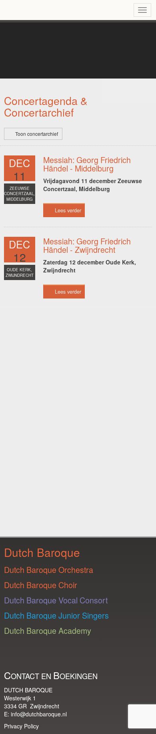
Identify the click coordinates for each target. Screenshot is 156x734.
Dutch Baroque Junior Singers (56, 615)
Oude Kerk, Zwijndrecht (20, 272)
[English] (121, 10)
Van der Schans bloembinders (41, 509)
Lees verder (68, 210)
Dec (19, 162)
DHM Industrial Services (50, 375)
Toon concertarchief (36, 133)
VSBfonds (42, 479)
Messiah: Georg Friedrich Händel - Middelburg (87, 164)
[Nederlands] (107, 10)
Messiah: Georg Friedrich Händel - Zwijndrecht (87, 245)
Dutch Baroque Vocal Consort (56, 600)
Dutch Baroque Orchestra (48, 569)
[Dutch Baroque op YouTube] (31, 656)
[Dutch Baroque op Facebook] (89, 656)
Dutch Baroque (57, 38)
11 (19, 175)
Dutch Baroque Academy (47, 630)
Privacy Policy (21, 726)
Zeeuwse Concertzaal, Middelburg (19, 194)
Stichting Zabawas (37, 408)
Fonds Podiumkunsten (24, 333)
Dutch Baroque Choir (40, 585)
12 (19, 256)
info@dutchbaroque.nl (39, 714)
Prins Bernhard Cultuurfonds (21, 443)
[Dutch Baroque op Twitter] (70, 656)
